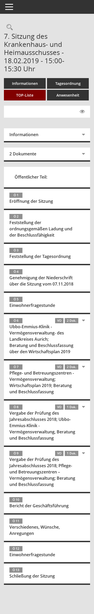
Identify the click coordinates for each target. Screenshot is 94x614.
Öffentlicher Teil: (31, 177)
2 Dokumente (22, 154)
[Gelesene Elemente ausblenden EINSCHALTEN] (82, 111)
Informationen (25, 83)
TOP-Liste (24, 95)
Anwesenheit (67, 95)
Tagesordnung (68, 83)
